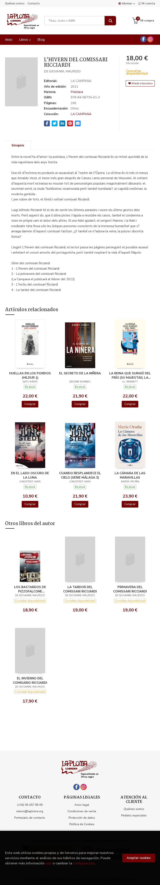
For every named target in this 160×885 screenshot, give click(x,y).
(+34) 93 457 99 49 (29, 805)
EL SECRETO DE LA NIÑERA (80, 373)
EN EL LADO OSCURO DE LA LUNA (30, 475)
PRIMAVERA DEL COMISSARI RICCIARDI (130, 589)
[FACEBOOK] (143, 39)
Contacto (34, 3)
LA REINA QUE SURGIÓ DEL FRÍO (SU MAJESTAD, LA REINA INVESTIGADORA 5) (130, 375)
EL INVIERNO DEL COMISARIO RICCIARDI (30, 680)
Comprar (30, 404)
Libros (24, 39)
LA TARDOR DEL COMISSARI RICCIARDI (80, 589)
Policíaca (77, 92)
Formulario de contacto (29, 818)
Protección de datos (82, 818)
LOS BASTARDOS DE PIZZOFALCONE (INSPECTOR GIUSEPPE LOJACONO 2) (30, 589)
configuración (83, 863)
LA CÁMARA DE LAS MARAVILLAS (130, 475)
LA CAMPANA (81, 114)
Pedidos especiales (134, 815)
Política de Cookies (81, 824)
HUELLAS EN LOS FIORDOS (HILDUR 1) (30, 375)
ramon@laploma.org (29, 811)
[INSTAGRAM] (150, 39)
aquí (48, 863)
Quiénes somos (15, 3)
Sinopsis (17, 145)
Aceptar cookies (139, 858)
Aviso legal (81, 805)
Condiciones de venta (82, 811)
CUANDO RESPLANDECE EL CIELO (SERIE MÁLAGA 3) (80, 475)
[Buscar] (110, 20)
